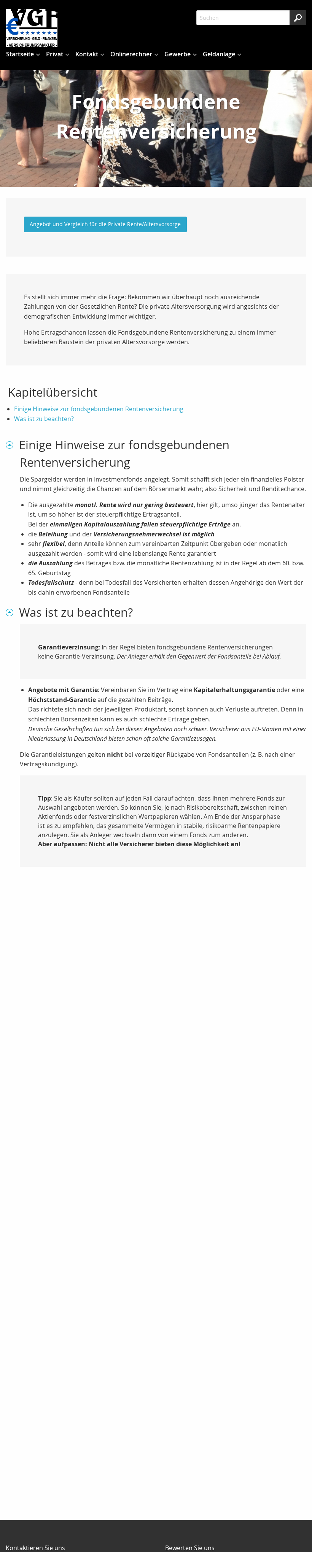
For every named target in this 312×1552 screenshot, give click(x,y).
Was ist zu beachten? (44, 419)
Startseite (20, 54)
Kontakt (86, 54)
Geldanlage (219, 54)
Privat (54, 54)
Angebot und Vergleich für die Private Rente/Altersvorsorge (105, 224)
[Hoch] (12, 445)
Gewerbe (177, 54)
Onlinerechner (131, 54)
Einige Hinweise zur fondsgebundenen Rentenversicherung (98, 409)
